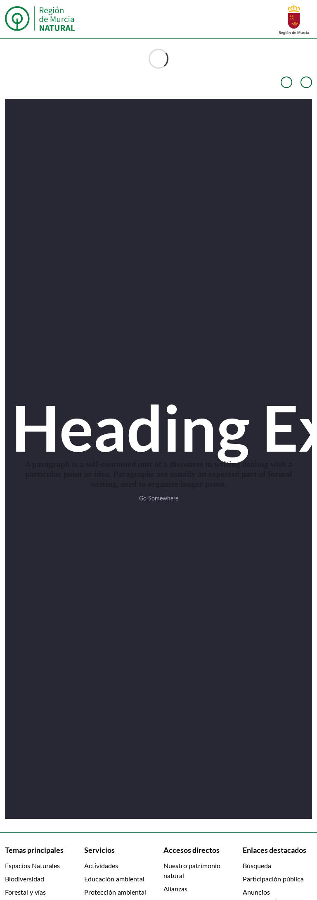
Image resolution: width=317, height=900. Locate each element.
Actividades (101, 866)
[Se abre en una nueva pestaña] (294, 19)
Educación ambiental (114, 879)
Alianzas (175, 889)
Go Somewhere (158, 499)
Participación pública (273, 879)
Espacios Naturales (32, 866)
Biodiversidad (24, 879)
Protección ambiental (115, 892)
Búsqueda (257, 866)
